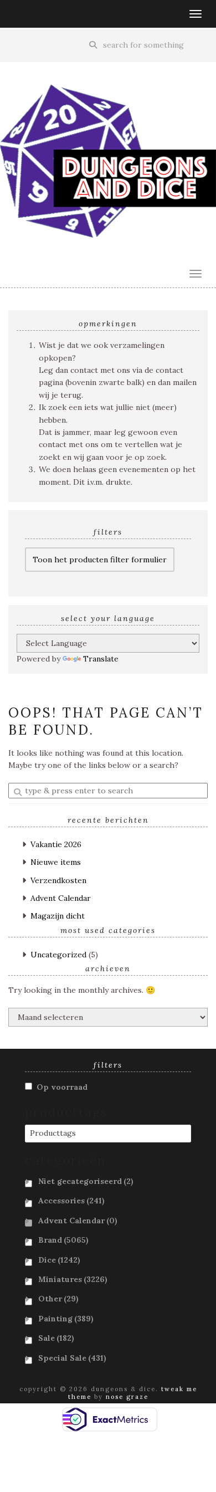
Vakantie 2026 (55, 844)
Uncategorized (58, 955)
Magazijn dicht (57, 916)
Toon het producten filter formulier (100, 560)
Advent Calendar (60, 898)
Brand (63, 1240)
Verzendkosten (58, 880)
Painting (66, 1319)
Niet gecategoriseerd (85, 1181)
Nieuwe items (55, 862)
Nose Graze (127, 1397)
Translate (101, 659)
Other (58, 1299)
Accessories (71, 1201)
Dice (59, 1260)
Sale (56, 1338)
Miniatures (72, 1279)
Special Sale (72, 1358)
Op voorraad (62, 1087)
